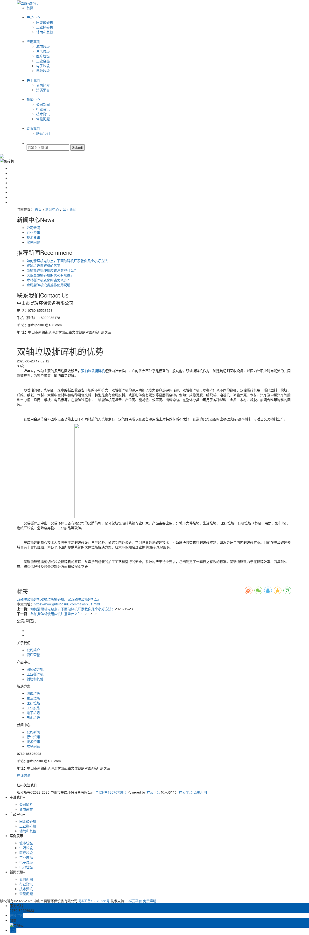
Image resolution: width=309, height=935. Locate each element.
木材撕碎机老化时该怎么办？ (48, 279)
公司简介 (43, 85)
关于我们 (33, 80)
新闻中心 (33, 99)
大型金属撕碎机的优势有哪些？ (50, 275)
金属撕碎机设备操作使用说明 (48, 284)
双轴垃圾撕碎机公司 (86, 599)
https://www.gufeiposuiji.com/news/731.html (67, 604)
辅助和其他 (44, 31)
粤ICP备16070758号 (110, 792)
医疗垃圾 (43, 56)
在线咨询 (23, 775)
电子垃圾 (43, 65)
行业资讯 (43, 109)
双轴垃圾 (88, 370)
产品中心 (33, 17)
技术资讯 (43, 113)
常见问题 (43, 118)
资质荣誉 (43, 89)
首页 (30, 7)
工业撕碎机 (44, 27)
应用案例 (33, 41)
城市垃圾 (43, 46)
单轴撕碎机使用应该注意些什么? (51, 270)
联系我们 (33, 128)
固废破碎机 (44, 22)
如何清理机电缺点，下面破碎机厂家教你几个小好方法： (69, 260)
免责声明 (200, 792)
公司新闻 (43, 104)
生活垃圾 (43, 51)
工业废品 (43, 60)
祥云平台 (153, 792)
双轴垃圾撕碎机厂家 (56, 599)
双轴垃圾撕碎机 (29, 599)
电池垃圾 (43, 70)
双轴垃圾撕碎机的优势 (43, 265)
